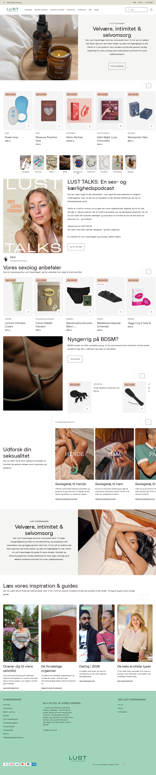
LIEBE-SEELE (97, 384)
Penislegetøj (117, 172)
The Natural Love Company (45, 318)
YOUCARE (8, 318)
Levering (6, 705)
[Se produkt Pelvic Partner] (79, 110)
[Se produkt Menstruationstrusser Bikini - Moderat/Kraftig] (79, 296)
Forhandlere (122, 712)
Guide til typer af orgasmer (51, 688)
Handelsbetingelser (10, 723)
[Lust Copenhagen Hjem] (12, 10)
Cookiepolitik (8, 730)
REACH (6, 734)
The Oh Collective (103, 133)
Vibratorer (38, 172)
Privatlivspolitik (9, 726)
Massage (131, 172)
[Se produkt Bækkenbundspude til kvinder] (110, 296)
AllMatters (69, 318)
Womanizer (131, 133)
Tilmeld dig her (50, 730)
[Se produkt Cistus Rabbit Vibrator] (48, 296)
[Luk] (116, 399)
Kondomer (104, 172)
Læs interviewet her (11, 688)
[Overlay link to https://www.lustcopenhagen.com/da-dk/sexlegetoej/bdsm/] (64, 162)
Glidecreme (91, 172)
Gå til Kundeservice (10, 719)
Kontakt (6, 716)
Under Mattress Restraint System (108, 388)
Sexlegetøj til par (78, 172)
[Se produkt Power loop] (18, 110)
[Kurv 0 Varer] (151, 9)
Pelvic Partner (74, 137)
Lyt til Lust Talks (76, 247)
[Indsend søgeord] (129, 9)
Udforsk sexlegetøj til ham (105, 499)
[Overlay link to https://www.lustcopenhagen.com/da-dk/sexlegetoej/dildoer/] (51, 162)
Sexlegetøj (25, 172)
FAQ (134, 2)
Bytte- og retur (9, 712)
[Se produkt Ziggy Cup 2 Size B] (141, 296)
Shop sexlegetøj (117, 66)
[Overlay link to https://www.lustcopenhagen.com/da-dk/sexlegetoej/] (39, 47)
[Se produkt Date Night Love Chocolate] (110, 110)
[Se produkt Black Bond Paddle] (134, 397)
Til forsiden (149, 2)
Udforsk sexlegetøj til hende (66, 499)
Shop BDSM (75, 359)
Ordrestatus (8, 708)
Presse (120, 708)
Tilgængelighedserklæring (13, 737)
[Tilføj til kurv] (28, 126)
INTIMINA (131, 318)
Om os (140, 2)
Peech (7, 133)
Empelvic (100, 318)
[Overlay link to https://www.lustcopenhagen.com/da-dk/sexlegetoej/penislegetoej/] (117, 162)
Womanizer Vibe (137, 137)
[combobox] (136, 10)
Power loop (11, 137)
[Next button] (148, 85)
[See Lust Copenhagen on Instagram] (124, 764)
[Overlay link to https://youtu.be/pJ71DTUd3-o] (33, 216)
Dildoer (51, 172)
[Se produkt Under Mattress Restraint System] (79, 397)
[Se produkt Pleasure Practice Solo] (48, 110)
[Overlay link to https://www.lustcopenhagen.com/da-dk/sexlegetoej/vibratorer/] (38, 162)
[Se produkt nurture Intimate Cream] (18, 296)
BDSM (65, 172)
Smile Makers (70, 133)
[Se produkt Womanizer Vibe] (141, 110)
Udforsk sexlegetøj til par (145, 499)
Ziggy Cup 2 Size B (139, 323)
